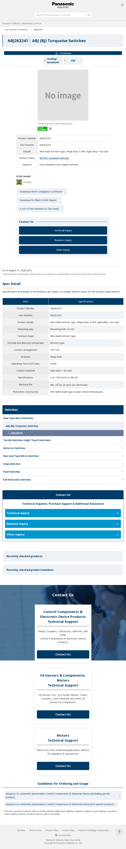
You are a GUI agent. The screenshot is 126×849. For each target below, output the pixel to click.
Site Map (21, 830)
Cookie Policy (68, 830)
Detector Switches (14, 448)
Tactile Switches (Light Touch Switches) (27, 440)
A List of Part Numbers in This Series (39, 208)
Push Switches (11, 471)
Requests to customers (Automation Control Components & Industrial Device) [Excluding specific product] (58, 795)
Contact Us (63, 654)
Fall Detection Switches (17, 479)
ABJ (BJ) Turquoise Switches (54, 158)
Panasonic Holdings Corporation (93, 830)
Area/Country (65, 835)
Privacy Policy (52, 830)
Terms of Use (35, 830)
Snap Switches (11, 463)
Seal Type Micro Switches (16, 29)
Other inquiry (63, 249)
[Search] (89, 15)
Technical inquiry (63, 230)
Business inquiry (63, 240)
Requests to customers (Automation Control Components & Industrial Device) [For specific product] (60, 804)
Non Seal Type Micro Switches (21, 455)
